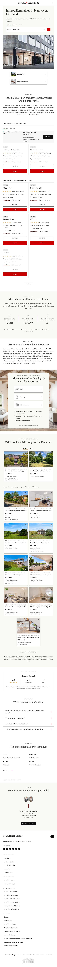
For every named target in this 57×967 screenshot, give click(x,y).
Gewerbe (13, 128)
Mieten (15, 25)
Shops (21, 25)
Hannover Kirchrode (11, 150)
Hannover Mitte (36, 150)
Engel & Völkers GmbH (29, 656)
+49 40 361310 (7, 846)
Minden (33, 219)
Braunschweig (36, 188)
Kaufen (8, 25)
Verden (6, 253)
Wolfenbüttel (8, 219)
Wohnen (5, 128)
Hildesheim (7, 188)
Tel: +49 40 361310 (28, 817)
